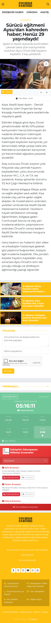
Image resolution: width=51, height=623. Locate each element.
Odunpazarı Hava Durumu (11, 584)
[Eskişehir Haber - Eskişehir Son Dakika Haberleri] (25, 4)
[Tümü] (47, 386)
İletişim (36, 612)
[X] (18, 570)
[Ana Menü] (3, 4)
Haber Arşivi (36, 599)
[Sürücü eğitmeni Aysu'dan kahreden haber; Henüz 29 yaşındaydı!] (25, 74)
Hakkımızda (26, 612)
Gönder (8, 371)
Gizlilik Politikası (10, 612)
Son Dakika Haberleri (11, 600)
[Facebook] (13, 570)
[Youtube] (28, 570)
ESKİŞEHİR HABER (12, 12)
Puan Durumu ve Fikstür (14, 593)
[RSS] (37, 570)
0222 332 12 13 (27, 555)
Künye (45, 612)
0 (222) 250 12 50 (12, 478)
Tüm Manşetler (37, 591)
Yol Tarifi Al (28, 478)
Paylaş (8, 92)
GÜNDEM (31, 12)
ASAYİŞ (44, 12)
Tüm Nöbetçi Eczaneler (27, 507)
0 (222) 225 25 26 (12, 494)
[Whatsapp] (33, 570)
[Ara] (48, 4)
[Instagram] (23, 570)
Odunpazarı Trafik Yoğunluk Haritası (37, 584)
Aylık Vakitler (10, 441)
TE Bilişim (33, 619)
